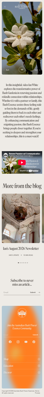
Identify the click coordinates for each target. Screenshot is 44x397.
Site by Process (37, 392)
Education (8, 365)
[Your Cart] (39, 6)
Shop (6, 359)
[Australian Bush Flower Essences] (22, 6)
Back (7, 70)
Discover (8, 372)
